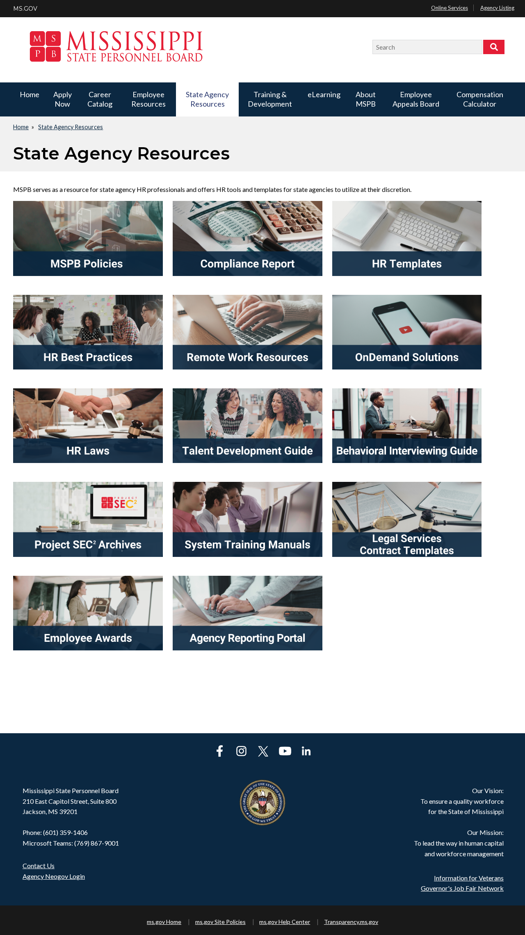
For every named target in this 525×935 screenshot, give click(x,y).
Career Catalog (99, 99)
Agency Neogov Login (54, 876)
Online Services (449, 8)
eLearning (324, 94)
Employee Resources (148, 99)
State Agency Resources (207, 99)
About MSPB (366, 99)
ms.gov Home (164, 921)
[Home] (196, 47)
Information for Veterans (469, 878)
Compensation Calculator (480, 99)
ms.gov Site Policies (220, 921)
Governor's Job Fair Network (462, 888)
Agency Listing (497, 8)
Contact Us (39, 865)
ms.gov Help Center (284, 921)
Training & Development (270, 99)
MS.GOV (25, 8)
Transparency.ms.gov (351, 921)
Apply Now (62, 99)
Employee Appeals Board (416, 99)
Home (29, 94)
